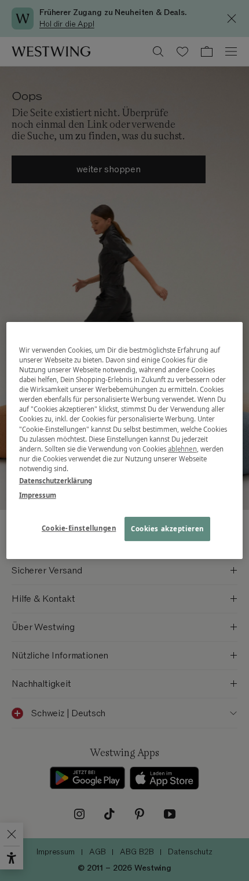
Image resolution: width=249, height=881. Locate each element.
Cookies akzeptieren (167, 528)
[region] (124, 440)
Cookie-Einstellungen (79, 528)
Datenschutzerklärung (55, 480)
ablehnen (182, 449)
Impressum (37, 495)
